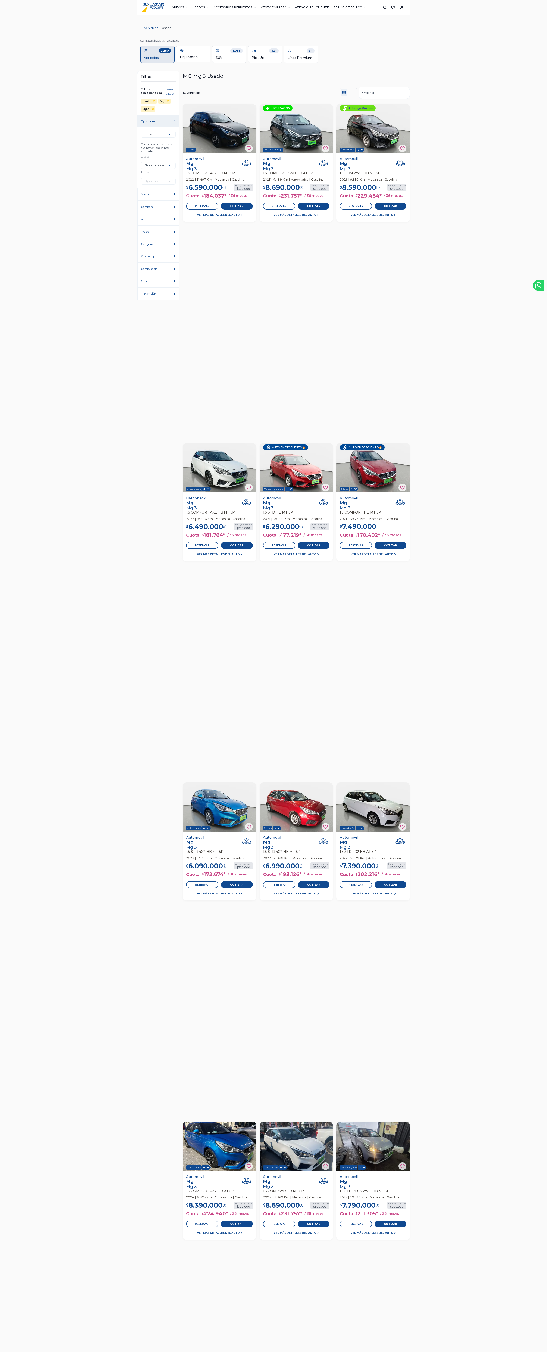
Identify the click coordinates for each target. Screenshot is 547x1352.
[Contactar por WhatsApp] (538, 285)
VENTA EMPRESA (273, 7)
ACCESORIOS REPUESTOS (233, 7)
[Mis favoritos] (393, 7)
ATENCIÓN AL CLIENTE (312, 7)
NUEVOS (178, 7)
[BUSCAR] (385, 7)
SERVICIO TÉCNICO (348, 7)
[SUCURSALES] (401, 7)
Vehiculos (151, 28)
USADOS (199, 7)
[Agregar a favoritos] (249, 148)
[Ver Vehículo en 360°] (246, 163)
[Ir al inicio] (153, 7)
